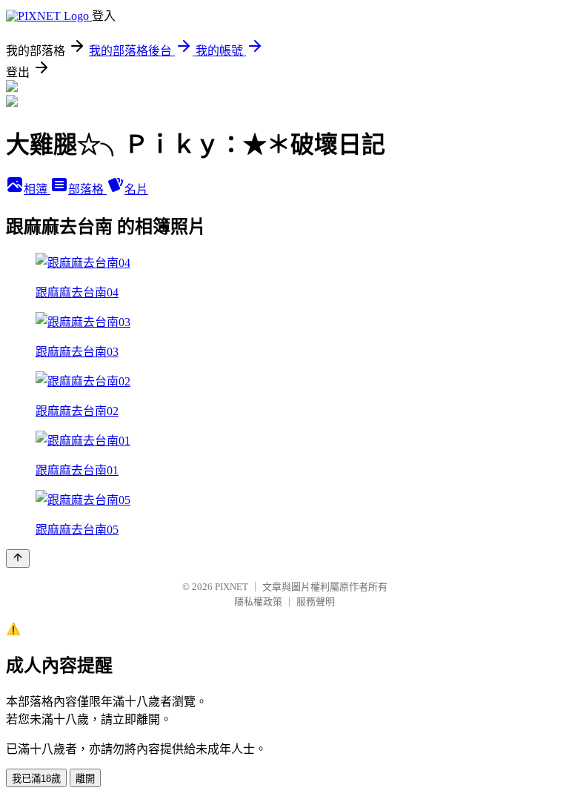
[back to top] (18, 558)
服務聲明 (315, 601)
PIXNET (231, 586)
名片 (136, 189)
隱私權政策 (258, 601)
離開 (85, 778)
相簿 (37, 189)
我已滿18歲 (36, 778)
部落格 (87, 189)
